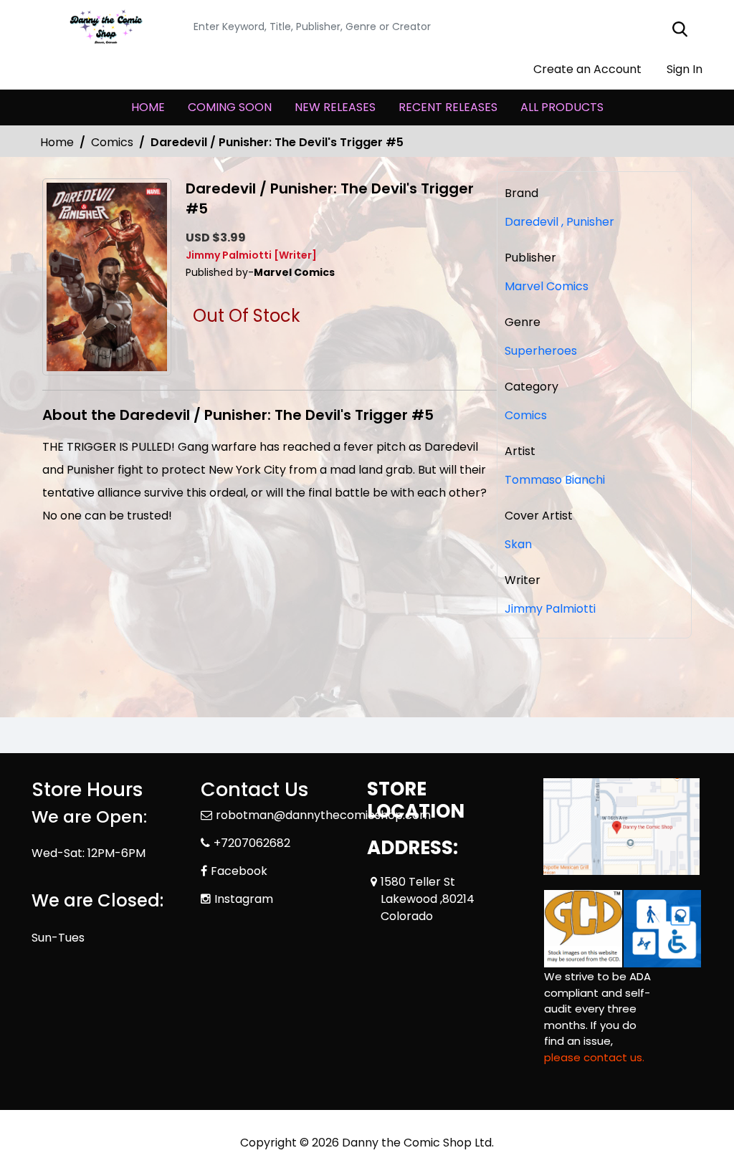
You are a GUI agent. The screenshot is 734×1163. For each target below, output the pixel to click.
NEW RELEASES (335, 107)
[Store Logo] (103, 27)
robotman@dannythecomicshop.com (323, 815)
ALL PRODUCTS (562, 107)
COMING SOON (230, 107)
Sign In (683, 69)
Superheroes (541, 351)
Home (57, 142)
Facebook (239, 871)
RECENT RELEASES (448, 107)
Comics (112, 142)
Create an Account (586, 69)
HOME (148, 107)
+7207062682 (252, 843)
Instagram (243, 899)
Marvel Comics (546, 286)
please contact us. (594, 1057)
